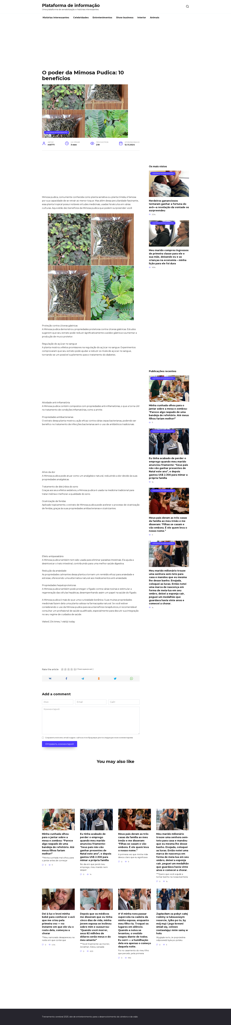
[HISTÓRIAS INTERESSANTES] (169, 195)
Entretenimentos (102, 17)
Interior (141, 17)
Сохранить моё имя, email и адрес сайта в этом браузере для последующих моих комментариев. (89, 738)
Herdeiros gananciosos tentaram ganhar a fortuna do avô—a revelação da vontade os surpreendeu (169, 205)
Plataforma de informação (71, 5)
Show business (124, 17)
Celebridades (81, 17)
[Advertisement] (115, 47)
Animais (154, 17)
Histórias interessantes (56, 17)
